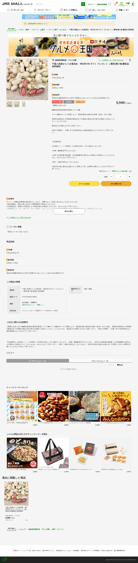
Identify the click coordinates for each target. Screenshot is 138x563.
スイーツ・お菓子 (38, 30)
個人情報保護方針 (119, 550)
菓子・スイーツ (58, 529)
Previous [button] (16, 79)
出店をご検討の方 (106, 550)
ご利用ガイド (16, 550)
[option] (27, 79)
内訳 (130, 171)
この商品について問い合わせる (112, 60)
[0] (114, 4)
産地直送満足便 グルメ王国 (38, 529)
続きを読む (69, 211)
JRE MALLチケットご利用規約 (90, 550)
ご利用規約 (75, 550)
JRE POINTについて (48, 550)
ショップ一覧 (26, 550)
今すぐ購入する (116, 184)
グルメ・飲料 (24, 30)
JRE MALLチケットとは (63, 550)
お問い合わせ (36, 550)
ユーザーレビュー (38, 361)
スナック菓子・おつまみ (57, 30)
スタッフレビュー (100, 361)
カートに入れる (84, 184)
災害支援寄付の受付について (37, 23)
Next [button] (38, 79)
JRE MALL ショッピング (11, 30)
